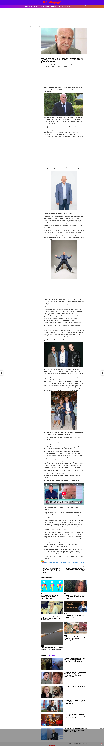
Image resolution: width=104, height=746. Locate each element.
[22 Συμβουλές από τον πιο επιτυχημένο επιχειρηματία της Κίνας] (75, 606)
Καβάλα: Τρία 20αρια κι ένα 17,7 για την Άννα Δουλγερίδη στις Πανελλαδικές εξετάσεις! (74, 597)
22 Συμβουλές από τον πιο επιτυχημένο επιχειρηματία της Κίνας (74, 616)
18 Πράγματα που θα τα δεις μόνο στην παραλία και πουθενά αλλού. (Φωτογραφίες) (74, 638)
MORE (75, 6)
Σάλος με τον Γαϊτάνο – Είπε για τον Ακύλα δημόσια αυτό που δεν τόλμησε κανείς (75, 687)
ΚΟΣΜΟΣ (47, 6)
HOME (26, 6)
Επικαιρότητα (52, 655)
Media (42, 615)
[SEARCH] (86, 6)
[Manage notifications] (101, 744)
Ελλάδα (66, 593)
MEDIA (30, 6)
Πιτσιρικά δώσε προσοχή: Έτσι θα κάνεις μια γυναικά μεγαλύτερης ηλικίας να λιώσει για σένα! (51, 618)
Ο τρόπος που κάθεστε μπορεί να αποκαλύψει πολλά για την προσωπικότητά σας (49, 597)
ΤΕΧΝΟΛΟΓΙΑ (53, 6)
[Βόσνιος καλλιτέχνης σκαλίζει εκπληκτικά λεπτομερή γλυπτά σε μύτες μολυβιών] (52, 633)
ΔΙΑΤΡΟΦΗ (69, 6)
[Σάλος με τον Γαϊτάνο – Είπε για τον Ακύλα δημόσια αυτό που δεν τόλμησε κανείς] (52, 692)
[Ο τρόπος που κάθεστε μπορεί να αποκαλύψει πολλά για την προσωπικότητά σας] (52, 586)
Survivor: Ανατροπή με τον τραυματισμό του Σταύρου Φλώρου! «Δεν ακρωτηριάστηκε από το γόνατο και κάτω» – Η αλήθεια (75, 674)
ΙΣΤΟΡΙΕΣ (35, 6)
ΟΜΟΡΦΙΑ (63, 6)
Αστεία (66, 635)
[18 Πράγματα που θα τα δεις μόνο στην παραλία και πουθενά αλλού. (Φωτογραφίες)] (75, 628)
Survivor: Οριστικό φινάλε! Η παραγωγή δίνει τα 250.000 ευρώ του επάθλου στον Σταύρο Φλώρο (75, 702)
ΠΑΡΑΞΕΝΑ (41, 6)
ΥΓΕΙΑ (58, 6)
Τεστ (42, 593)
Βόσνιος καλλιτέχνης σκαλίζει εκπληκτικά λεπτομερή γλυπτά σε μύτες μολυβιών (52, 648)
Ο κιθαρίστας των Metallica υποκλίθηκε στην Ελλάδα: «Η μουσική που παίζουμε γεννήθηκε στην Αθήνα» (75, 716)
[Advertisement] (52, 16)
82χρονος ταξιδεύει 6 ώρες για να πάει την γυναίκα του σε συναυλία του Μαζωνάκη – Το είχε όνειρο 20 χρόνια (74, 659)
